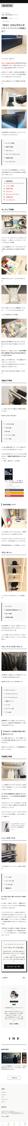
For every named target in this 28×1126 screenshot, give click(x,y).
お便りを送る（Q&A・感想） (14, 966)
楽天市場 (8, 496)
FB (13, 1038)
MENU (25, 1123)
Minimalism (3, 1092)
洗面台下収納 (9, 188)
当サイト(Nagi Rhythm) (8, 63)
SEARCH (8, 1123)
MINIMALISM (7, 13)
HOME (2, 13)
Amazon (8, 493)
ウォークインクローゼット (12, 194)
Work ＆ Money (4, 1099)
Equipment (3, 1094)
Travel (2, 1097)
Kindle (7, 490)
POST (20, 1123)
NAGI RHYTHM (7, 5)
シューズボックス (10, 199)
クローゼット (9, 191)
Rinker (11, 484)
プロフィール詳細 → (14, 1023)
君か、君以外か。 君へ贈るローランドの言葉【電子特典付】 (14, 481)
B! (18, 1038)
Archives (3, 1101)
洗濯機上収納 (9, 197)
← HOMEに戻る (14, 1077)
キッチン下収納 (10, 185)
